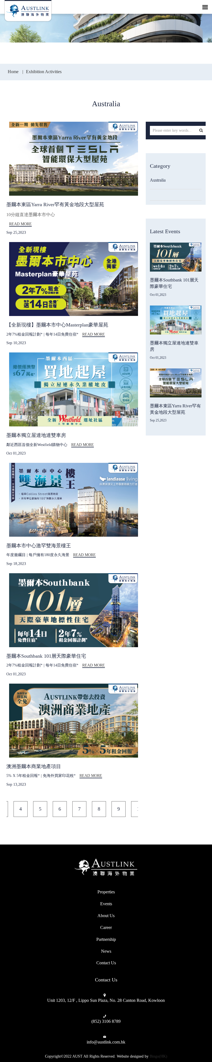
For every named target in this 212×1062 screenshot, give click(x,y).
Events (106, 903)
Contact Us (106, 962)
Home (14, 71)
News (106, 951)
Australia (158, 180)
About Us (106, 915)
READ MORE (20, 224)
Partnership (106, 939)
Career (106, 927)
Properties (106, 892)
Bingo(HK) (158, 1056)
